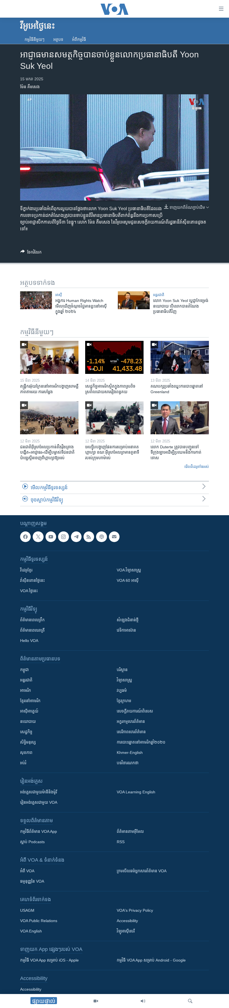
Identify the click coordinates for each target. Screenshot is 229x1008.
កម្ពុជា (24, 669)
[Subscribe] (114, 536)
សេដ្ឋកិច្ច (26, 732)
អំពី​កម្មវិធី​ (79, 39)
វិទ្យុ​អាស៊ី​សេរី (126, 931)
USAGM (27, 910)
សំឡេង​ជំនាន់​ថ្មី (128, 620)
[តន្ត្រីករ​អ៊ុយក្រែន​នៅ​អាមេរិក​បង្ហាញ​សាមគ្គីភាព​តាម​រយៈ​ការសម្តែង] (49, 357)
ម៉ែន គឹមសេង (30, 87)
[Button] (31, 253)
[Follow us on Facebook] (25, 536)
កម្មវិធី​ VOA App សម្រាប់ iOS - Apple (49, 960)
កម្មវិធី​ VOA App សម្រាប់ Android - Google (151, 960)
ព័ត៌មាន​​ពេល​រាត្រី (32, 630)
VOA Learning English (136, 792)
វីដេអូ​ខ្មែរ (26, 570)
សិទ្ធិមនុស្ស (28, 742)
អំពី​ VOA (27, 871)
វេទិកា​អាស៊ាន (126, 630)
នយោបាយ (28, 721)
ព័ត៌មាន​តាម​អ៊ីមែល (130, 831)
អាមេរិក (25, 690)
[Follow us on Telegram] (76, 536)
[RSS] (89, 536)
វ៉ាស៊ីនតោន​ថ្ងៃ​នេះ (32, 580)
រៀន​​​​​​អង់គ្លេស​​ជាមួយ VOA (38, 802)
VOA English (31, 931)
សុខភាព (26, 752)
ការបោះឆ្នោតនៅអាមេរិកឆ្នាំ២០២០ (141, 742)
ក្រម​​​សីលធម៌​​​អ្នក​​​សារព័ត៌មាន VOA (141, 871)
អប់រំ (23, 763)
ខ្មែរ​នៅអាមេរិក (30, 700)
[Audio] (143, 1001)
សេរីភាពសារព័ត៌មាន (131, 732)
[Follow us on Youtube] (51, 536)
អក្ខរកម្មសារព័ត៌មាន (131, 721)
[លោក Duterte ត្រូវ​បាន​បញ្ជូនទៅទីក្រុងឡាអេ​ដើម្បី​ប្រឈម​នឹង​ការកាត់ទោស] (180, 417)
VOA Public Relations (38, 920)
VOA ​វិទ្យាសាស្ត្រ (129, 570)
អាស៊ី (58, 295)
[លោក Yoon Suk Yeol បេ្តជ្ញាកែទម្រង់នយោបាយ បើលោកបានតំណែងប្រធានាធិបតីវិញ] (134, 300)
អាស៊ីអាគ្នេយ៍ (29, 711)
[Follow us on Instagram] (63, 536)
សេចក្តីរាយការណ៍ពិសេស (135, 711)
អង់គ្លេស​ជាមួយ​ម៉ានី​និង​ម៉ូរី (38, 792)
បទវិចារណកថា (128, 763)
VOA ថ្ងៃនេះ (29, 591)
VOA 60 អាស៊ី (128, 580)
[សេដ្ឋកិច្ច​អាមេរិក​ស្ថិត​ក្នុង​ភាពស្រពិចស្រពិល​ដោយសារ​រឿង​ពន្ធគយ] (114, 357)
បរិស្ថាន (122, 669)
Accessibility (127, 920)
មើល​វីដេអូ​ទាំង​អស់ (196, 467)
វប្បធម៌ (122, 690)
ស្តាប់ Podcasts (32, 842)
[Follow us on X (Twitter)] (38, 536)
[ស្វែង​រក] (190, 1001)
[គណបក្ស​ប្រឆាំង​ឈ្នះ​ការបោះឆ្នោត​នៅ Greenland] (180, 357)
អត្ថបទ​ (58, 39)
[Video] (95, 1001)
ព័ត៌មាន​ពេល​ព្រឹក (32, 620)
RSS (121, 842)
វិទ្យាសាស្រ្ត (124, 680)
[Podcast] (101, 536)
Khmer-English (130, 752)
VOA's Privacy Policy (135, 910)
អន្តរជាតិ (158, 295)
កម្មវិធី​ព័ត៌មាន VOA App (38, 831)
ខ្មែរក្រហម (124, 700)
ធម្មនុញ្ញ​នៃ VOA (32, 881)
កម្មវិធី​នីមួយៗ (34, 39)
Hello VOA (29, 640)
